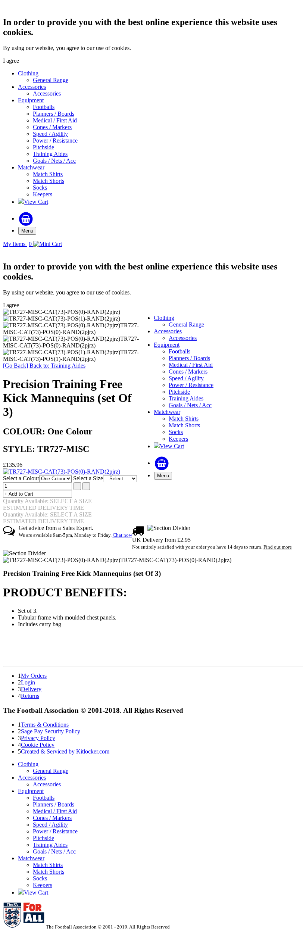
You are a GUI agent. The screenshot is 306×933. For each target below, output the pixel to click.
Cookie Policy (37, 745)
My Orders (34, 676)
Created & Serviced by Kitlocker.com (65, 751)
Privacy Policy (38, 738)
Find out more (277, 547)
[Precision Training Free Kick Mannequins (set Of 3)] (61, 471)
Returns (30, 696)
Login (28, 682)
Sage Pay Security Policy (50, 731)
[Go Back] (15, 365)
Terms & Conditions (45, 724)
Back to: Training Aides (57, 365)
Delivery (31, 689)
